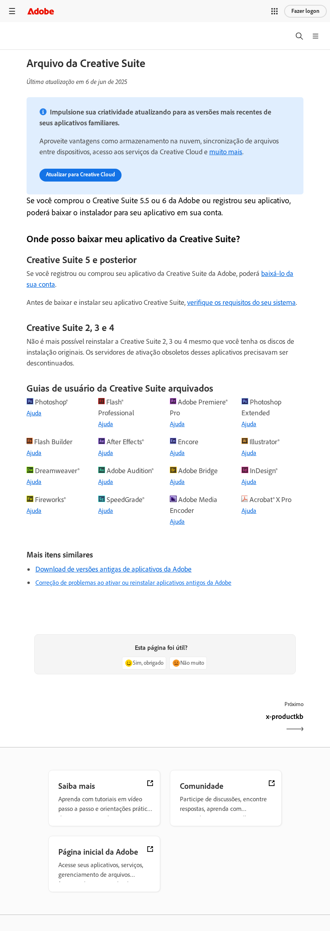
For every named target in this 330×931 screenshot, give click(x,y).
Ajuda (34, 413)
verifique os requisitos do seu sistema (241, 302)
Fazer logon (305, 11)
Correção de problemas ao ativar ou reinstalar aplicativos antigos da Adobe (133, 582)
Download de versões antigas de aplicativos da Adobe (113, 569)
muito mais (225, 151)
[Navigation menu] (12, 11)
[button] (274, 11)
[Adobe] (40, 11)
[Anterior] (95, 723)
